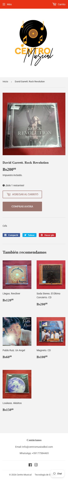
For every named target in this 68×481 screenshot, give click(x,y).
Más (9, 4)
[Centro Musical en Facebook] (30, 465)
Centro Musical (24, 474)
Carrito (61, 4)
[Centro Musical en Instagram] (36, 465)
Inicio (5, 81)
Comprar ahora (22, 206)
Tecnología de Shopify (45, 474)
